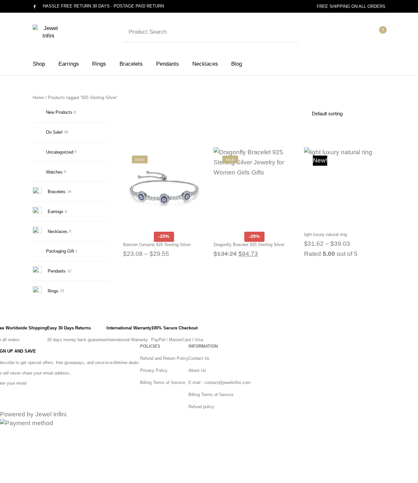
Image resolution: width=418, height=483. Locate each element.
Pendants (57, 271)
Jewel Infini (50, 414)
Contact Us (199, 358)
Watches (54, 172)
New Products (59, 112)
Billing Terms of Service (162, 382)
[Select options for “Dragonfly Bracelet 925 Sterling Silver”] (294, 173)
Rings (53, 291)
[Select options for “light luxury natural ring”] (384, 173)
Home (38, 97)
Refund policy (201, 406)
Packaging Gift (60, 251)
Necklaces (58, 231)
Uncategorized (59, 152)
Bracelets (57, 191)
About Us (197, 370)
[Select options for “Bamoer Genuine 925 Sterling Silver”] (203, 173)
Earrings (55, 211)
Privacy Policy (154, 370)
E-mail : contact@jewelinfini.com (219, 382)
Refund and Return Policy (164, 358)
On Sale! (54, 132)
